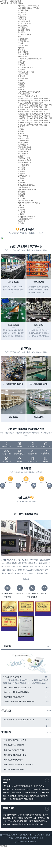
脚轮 (19, 37)
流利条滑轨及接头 (24, 34)
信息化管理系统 (24, 54)
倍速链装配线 (23, 39)
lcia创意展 (22, 167)
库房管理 (21, 65)
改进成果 (21, 134)
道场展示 (21, 156)
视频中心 (21, 205)
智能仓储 (21, 50)
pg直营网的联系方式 (25, 219)
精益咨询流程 (23, 151)
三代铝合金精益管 (24, 23)
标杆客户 (21, 129)
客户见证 (21, 127)
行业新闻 (21, 212)
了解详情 (26, 579)
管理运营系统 (23, 78)
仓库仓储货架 (23, 52)
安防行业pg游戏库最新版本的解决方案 (32, 112)
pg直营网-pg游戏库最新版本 (12, 3)
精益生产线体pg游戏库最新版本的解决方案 (34, 98)
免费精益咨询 (23, 145)
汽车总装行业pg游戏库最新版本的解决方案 (34, 116)
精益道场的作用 (24, 158)
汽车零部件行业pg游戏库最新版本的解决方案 (35, 118)
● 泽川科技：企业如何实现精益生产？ (17, 688)
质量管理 (21, 76)
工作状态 (21, 61)
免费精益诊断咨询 (24, 149)
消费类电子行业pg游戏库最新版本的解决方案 (35, 105)
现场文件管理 (23, 74)
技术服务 (21, 178)
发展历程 (21, 192)
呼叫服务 (21, 63)
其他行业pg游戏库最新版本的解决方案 (32, 125)
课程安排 (21, 174)
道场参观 (21, 171)
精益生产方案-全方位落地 (27, 96)
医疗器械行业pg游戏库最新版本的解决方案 (34, 120)
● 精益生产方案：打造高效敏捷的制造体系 (18, 720)
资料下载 (21, 180)
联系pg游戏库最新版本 (26, 217)
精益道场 (21, 83)
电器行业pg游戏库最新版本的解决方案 (32, 107)
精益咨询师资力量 (24, 147)
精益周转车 (22, 17)
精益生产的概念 (24, 138)
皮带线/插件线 (23, 41)
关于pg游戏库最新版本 (26, 185)
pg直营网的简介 (24, 187)
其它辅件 (21, 32)
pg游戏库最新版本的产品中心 (29, 8)
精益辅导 (21, 85)
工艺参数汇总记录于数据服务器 (30, 59)
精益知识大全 (23, 143)
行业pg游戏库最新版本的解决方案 (31, 103)
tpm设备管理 (23, 56)
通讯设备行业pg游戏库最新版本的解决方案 (34, 109)
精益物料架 (22, 19)
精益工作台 (22, 15)
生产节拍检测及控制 (25, 67)
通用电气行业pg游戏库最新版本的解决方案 (34, 123)
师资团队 (21, 89)
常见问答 (21, 214)
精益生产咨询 (23, 136)
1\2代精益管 (22, 28)
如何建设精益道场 (24, 160)
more (49, 646)
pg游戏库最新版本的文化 (27, 189)
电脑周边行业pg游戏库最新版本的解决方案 (34, 114)
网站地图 (3, 846)
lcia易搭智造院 (23, 165)
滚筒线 (20, 43)
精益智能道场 (23, 154)
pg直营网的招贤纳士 (25, 200)
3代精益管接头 (23, 26)
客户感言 (21, 131)
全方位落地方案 (24, 94)
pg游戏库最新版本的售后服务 (29, 203)
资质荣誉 (21, 196)
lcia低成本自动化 (24, 21)
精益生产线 (22, 12)
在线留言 (21, 223)
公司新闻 (21, 210)
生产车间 (21, 198)
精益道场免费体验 (24, 162)
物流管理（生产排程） (26, 72)
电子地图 (21, 221)
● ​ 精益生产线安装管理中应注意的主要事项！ (20, 701)
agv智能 (21, 48)
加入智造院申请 (24, 176)
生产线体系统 (23, 10)
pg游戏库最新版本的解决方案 (29, 92)
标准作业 (21, 81)
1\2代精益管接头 (24, 30)
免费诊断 (21, 183)
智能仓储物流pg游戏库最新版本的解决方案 (34, 101)
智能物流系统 (23, 45)
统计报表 (21, 70)
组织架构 (21, 194)
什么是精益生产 (24, 140)
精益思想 (21, 87)
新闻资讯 (21, 208)
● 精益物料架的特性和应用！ (13, 697)
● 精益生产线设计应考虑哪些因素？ (16, 692)
